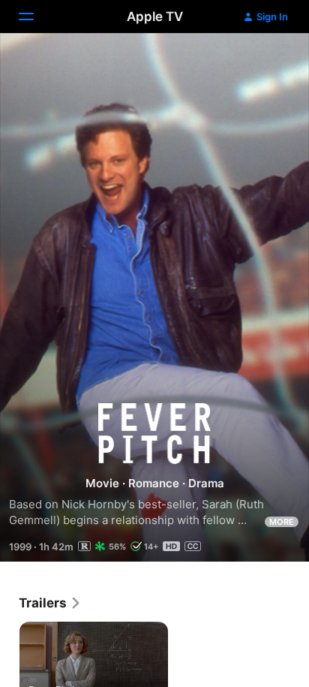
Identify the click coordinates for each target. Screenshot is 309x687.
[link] (50, 603)
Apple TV (155, 16)
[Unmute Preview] (268, 62)
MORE (281, 522)
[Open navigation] (35, 16)
